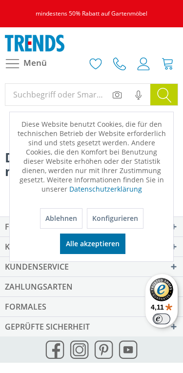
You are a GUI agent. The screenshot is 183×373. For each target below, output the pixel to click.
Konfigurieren (115, 218)
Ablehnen (61, 218)
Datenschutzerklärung (105, 189)
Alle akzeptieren (93, 243)
